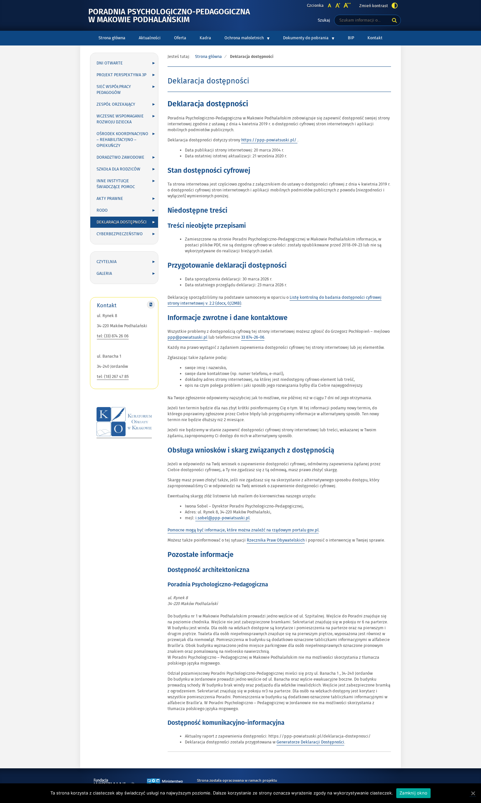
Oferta (180, 38)
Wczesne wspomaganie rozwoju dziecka (120, 119)
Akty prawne (110, 199)
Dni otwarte (110, 63)
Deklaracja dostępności (122, 222)
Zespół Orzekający (116, 104)
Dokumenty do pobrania (306, 38)
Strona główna (111, 38)
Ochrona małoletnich (244, 38)
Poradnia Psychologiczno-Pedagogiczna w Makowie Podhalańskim (169, 16)
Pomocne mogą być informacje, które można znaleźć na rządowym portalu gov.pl (243, 530)
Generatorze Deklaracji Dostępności (310, 742)
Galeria (104, 274)
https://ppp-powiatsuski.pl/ (269, 140)
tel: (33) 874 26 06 (113, 336)
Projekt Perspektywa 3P (121, 75)
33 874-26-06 (252, 337)
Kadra (205, 38)
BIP (354, 39)
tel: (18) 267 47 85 (113, 377)
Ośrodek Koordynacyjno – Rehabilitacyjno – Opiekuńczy (122, 140)
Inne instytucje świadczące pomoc (116, 184)
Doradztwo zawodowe (120, 157)
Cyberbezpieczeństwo (120, 234)
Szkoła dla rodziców (118, 169)
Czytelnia (106, 262)
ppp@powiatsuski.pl (187, 337)
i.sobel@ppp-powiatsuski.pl (222, 518)
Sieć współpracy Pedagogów (114, 90)
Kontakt (375, 38)
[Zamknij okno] (473, 793)
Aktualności (150, 38)
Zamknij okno (413, 792)
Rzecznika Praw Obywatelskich (276, 540)
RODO (102, 210)
